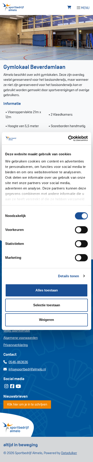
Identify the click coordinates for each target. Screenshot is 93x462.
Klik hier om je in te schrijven (27, 404)
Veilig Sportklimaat (16, 330)
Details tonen (68, 276)
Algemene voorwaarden (20, 338)
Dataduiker (69, 453)
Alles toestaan (46, 290)
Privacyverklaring (15, 345)
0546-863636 (18, 362)
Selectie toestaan (46, 305)
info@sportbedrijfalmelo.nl (27, 369)
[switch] (81, 229)
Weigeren (46, 320)
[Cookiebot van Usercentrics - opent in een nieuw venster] (68, 138)
